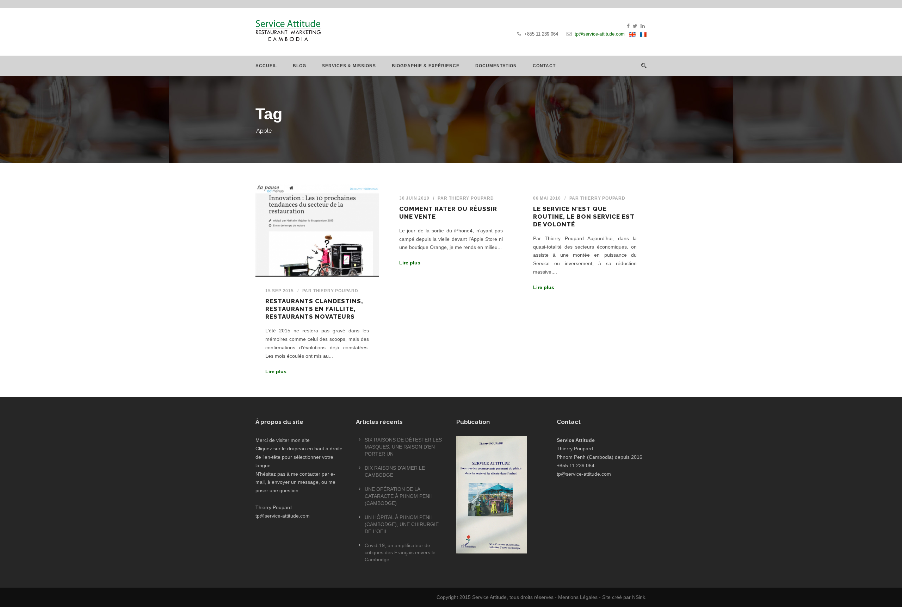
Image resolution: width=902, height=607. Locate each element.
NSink (638, 597)
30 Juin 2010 (414, 198)
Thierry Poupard (335, 290)
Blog (299, 65)
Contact (544, 65)
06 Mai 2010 (547, 198)
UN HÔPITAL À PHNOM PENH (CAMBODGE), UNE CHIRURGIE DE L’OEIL (402, 524)
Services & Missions (349, 65)
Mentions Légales (578, 597)
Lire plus (275, 371)
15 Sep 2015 (279, 290)
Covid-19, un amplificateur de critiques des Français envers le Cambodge (400, 552)
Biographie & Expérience (425, 65)
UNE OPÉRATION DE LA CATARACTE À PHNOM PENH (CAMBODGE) (399, 496)
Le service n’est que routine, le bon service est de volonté (584, 216)
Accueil (266, 65)
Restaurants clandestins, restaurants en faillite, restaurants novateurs (314, 309)
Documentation (496, 65)
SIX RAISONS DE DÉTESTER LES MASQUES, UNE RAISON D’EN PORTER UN (403, 447)
